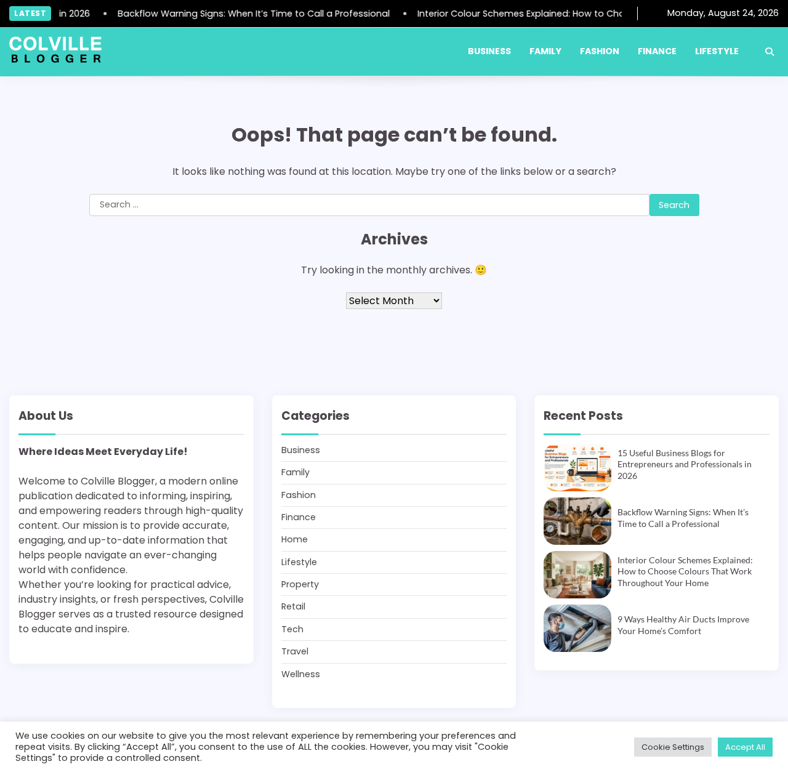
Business (489, 51)
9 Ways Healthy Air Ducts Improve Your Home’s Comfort (683, 625)
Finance (657, 51)
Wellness (300, 674)
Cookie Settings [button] (672, 747)
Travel (294, 651)
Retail (293, 606)
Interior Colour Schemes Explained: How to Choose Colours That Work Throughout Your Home (685, 571)
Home (294, 539)
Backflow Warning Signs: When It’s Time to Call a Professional (247, 13)
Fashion (599, 51)
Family (545, 51)
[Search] (769, 51)
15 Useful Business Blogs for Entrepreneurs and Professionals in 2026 (684, 464)
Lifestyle (717, 51)
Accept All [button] (745, 747)
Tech (292, 629)
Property (300, 584)
